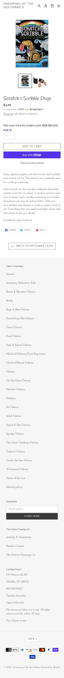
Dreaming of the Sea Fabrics (18, 5)
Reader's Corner (15, 546)
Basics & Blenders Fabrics (20, 292)
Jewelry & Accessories (18, 537)
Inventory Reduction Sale (21, 283)
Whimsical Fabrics (17, 469)
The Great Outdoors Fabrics (22, 442)
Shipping (8, 113)
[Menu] (58, 5)
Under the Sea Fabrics (19, 460)
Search (10, 274)
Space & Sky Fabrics (18, 425)
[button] (23, 109)
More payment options (32, 162)
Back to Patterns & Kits (34, 246)
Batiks (9, 300)
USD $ (31, 639)
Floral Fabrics (14, 327)
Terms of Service (15, 478)
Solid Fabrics (13, 416)
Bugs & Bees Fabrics (17, 309)
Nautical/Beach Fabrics (19, 362)
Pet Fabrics (12, 407)
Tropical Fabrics (15, 451)
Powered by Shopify (50, 667)
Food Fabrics (13, 336)
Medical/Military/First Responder (26, 354)
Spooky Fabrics (15, 433)
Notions (10, 371)
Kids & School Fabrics (18, 345)
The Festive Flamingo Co (20, 555)
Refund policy (14, 487)
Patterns (11, 398)
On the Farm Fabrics (18, 380)
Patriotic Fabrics (15, 389)
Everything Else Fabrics (20, 318)
